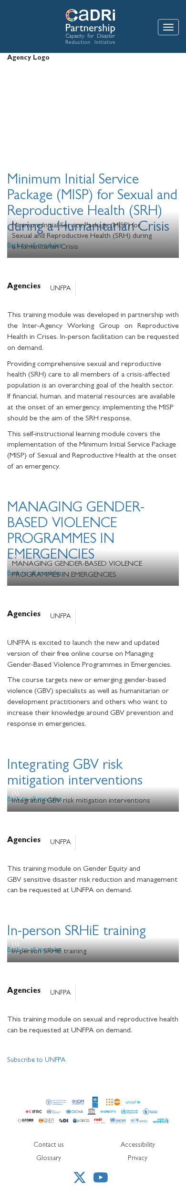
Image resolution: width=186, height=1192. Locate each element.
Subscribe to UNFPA (36, 1060)
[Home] (68, 26)
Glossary (48, 1158)
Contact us (48, 1145)
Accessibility (138, 1145)
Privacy (137, 1158)
